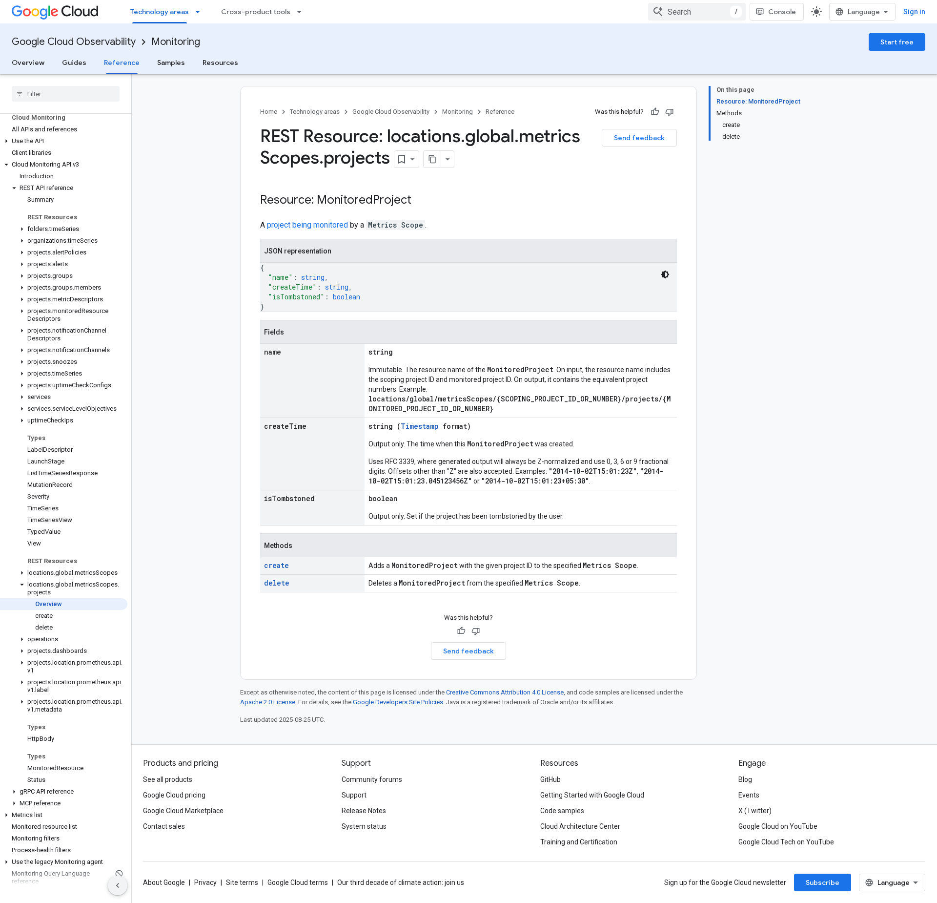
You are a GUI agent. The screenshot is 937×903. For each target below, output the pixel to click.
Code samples (562, 811)
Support (354, 795)
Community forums (372, 779)
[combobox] (697, 12)
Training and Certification (578, 842)
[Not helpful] (669, 112)
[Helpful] (655, 112)
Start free (897, 42)
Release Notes (364, 811)
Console (782, 11)
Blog (745, 779)
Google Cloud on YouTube (777, 826)
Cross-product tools (255, 11)
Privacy (205, 882)
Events (748, 795)
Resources (220, 62)
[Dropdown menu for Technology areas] (200, 11)
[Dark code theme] (665, 274)
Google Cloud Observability (74, 42)
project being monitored (307, 225)
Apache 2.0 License (267, 702)
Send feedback (639, 137)
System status (364, 826)
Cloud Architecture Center (580, 826)
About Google (164, 882)
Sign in (914, 12)
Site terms (242, 882)
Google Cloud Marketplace (183, 811)
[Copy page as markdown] (432, 159)
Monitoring (175, 42)
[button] (63, 141)
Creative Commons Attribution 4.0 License (505, 692)
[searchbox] (66, 94)
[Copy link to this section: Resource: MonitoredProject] (421, 201)
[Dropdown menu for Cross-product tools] (302, 11)
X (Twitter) (755, 811)
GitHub (550, 779)
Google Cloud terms (297, 882)
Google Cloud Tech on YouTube (786, 842)
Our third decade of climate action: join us (400, 882)
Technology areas (159, 11)
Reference (122, 62)
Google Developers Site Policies (398, 702)
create (276, 565)
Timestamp (420, 426)
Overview (28, 62)
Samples (171, 62)
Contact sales (164, 826)
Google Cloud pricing (174, 795)
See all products (167, 779)
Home (268, 111)
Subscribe (822, 882)
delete (276, 583)
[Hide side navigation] (117, 885)
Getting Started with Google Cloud (592, 795)
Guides (74, 62)
